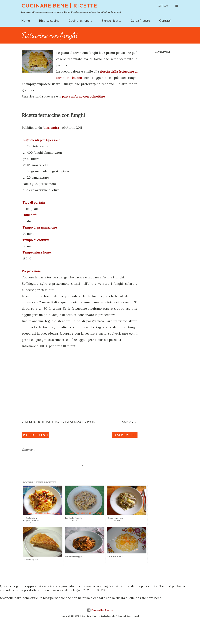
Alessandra (51, 127)
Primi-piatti (45, 421)
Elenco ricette (111, 20)
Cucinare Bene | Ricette (59, 5)
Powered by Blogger (102, 609)
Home (25, 20)
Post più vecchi (124, 435)
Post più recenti (35, 435)
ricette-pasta (85, 421)
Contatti (165, 20)
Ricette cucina (49, 20)
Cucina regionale (80, 20)
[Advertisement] (88, 393)
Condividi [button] (162, 51)
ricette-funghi (64, 421)
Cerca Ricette (140, 20)
